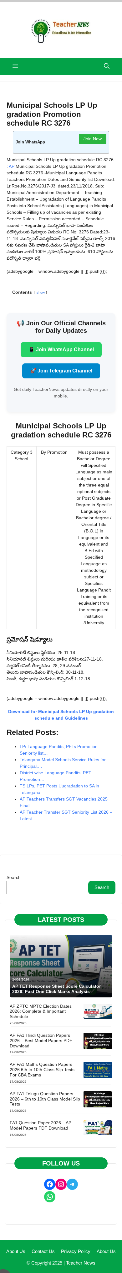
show (41, 292)
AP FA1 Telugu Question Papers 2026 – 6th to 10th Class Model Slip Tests (45, 1099)
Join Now (93, 138)
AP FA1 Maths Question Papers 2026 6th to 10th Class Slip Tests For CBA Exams (42, 1069)
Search (14, 877)
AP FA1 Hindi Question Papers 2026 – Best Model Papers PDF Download (41, 1040)
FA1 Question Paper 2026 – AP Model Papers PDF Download (40, 1125)
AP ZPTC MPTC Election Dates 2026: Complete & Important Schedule (41, 1011)
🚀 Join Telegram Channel (61, 370)
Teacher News (80, 1263)
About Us (15, 1251)
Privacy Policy (75, 1251)
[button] (107, 66)
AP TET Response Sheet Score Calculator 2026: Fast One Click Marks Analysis (56, 989)
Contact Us (43, 1251)
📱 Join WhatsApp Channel (61, 349)
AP (11, 166)
